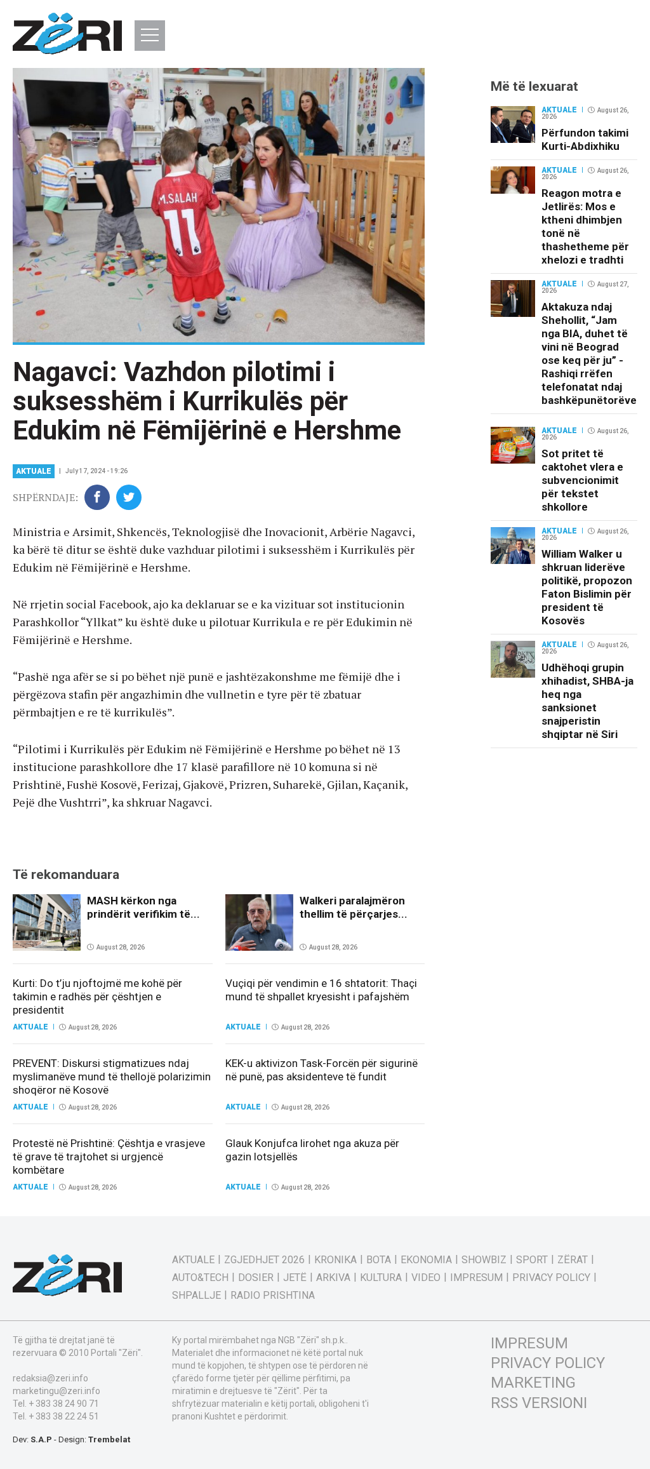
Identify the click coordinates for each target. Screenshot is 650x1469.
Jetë (295, 1278)
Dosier (256, 1278)
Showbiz (484, 1260)
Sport (532, 1260)
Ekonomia (426, 1260)
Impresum (476, 1278)
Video (426, 1278)
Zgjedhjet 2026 (264, 1260)
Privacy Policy (551, 1278)
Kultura (381, 1278)
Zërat (572, 1260)
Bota (378, 1260)
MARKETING (533, 1383)
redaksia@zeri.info (50, 1378)
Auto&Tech (200, 1278)
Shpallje (196, 1295)
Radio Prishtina (272, 1295)
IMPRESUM (529, 1343)
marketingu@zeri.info (56, 1391)
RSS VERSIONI (539, 1403)
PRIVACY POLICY (548, 1363)
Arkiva (333, 1278)
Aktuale (33, 471)
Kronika (335, 1260)
